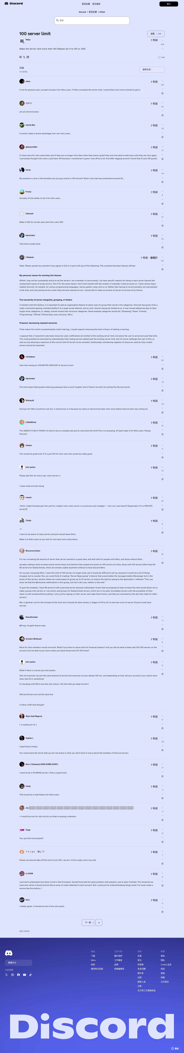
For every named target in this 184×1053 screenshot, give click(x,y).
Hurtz (28, 170)
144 (163, 57)
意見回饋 (142, 969)
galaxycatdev (31, 147)
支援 (140, 956)
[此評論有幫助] (162, 81)
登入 (22, 931)
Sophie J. (30, 738)
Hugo (28, 830)
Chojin (28, 520)
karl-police (30, 467)
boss (28, 900)
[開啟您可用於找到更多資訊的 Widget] (174, 1048)
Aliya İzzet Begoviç (34, 716)
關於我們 (118, 956)
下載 (93, 956)
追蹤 (153, 34)
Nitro (93, 960)
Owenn (29, 445)
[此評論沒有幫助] (162, 89)
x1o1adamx (30, 357)
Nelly (28, 40)
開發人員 (142, 982)
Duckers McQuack (34, 639)
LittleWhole (31, 422)
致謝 (163, 973)
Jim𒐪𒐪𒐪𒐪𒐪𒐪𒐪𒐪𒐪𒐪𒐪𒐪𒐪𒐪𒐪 (80, 808)
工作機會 (118, 960)
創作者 (141, 973)
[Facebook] (20, 57)
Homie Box (30, 125)
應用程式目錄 (97, 969)
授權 (163, 978)
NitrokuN (30, 400)
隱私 (163, 960)
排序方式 (147, 70)
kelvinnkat (30, 235)
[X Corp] (24, 57)
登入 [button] (169, 4)
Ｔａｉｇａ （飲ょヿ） (35, 852)
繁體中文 (12, 963)
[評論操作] (162, 93)
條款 (163, 956)
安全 (140, 960)
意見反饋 (86, 4)
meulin (29, 497)
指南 (163, 969)
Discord (82, 12)
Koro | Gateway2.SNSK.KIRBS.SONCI (42, 764)
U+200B (29, 874)
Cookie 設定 (166, 965)
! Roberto (30, 257)
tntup (28, 786)
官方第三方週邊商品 (147, 991)
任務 (140, 986)
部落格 (141, 965)
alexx (28, 81)
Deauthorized (31, 617)
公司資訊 (165, 982)
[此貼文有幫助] (162, 40)
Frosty (28, 192)
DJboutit (29, 214)
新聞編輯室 (119, 969)
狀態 (93, 965)
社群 (140, 978)
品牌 (116, 965)
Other (102, 12)
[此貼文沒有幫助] (162, 48)
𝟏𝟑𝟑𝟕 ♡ (29, 103)
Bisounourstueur (33, 551)
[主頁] (14, 4)
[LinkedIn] (28, 57)
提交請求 (96, 4)
